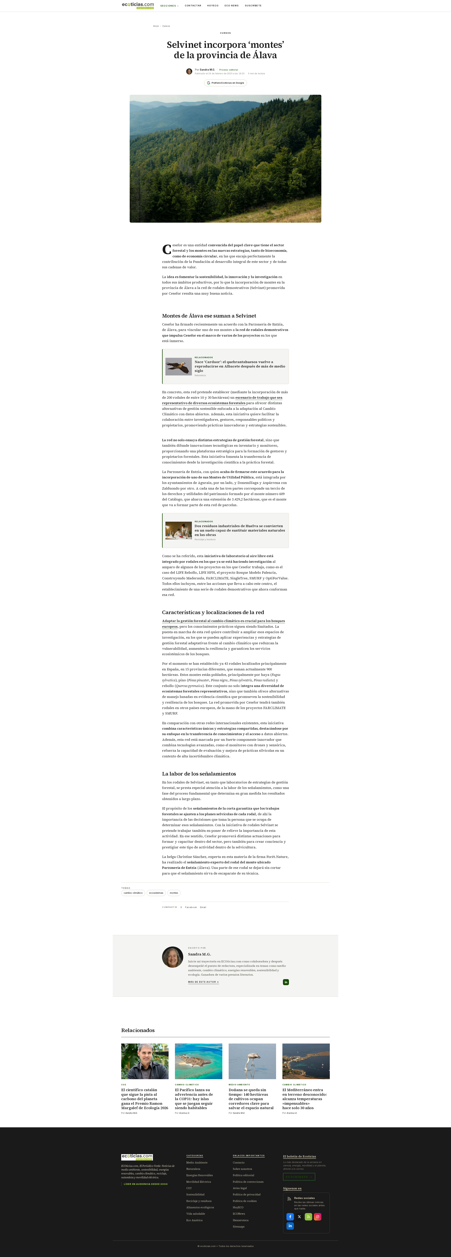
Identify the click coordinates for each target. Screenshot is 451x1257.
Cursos (166, 26)
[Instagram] (317, 1216)
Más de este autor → (203, 982)
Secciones (168, 5)
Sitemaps (239, 1226)
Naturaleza (193, 1169)
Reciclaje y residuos (199, 1201)
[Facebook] (290, 1216)
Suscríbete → (299, 1177)
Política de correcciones (248, 1182)
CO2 (188, 1188)
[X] (299, 1216)
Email (203, 907)
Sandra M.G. (207, 69)
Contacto (239, 1162)
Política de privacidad (247, 1194)
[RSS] (308, 1216)
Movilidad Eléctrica (198, 1182)
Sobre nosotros (242, 1169)
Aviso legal (240, 1188)
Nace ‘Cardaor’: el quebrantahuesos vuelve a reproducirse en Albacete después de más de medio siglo (240, 366)
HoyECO (213, 5)
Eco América (194, 1220)
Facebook (191, 907)
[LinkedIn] (286, 982)
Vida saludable (195, 1214)
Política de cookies (245, 1201)
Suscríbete (253, 5)
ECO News (232, 5)
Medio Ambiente (197, 1162)
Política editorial (243, 1175)
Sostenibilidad (195, 1194)
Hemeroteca (241, 1220)
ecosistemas (156, 892)
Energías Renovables (199, 1175)
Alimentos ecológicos (200, 1207)
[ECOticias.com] (138, 5)
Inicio (156, 26)
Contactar (193, 5)
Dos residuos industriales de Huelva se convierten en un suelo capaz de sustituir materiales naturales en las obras (240, 530)
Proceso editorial (228, 69)
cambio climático (133, 892)
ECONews (239, 1214)
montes (174, 892)
